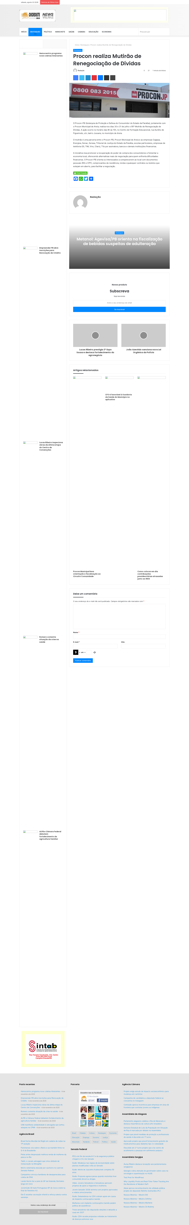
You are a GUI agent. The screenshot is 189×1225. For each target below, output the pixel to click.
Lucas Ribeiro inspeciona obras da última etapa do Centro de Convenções (51, 446)
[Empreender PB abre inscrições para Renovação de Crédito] (30, 343)
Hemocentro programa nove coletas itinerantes (51, 54)
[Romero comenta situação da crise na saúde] (30, 732)
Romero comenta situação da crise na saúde (49, 639)
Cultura (91, 1133)
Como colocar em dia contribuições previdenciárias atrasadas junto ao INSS (150, 575)
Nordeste (86, 1142)
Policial (95, 1142)
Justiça (105, 1137)
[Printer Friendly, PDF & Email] (80, 173)
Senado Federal (79, 1149)
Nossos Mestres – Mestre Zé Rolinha (139, 1207)
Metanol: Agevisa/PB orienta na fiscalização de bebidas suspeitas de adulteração (119, 241)
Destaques (35, 32)
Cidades (81, 32)
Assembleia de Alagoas (134, 1114)
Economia (106, 32)
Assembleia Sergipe (132, 1157)
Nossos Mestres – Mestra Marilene (138, 1203)
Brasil (74, 1133)
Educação (93, 32)
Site (123, 642)
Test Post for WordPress (134, 1177)
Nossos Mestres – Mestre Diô (136, 1195)
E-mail (76, 642)
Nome (76, 632)
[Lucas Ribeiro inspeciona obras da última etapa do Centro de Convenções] (30, 537)
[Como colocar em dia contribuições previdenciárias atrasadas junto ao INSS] (151, 472)
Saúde (71, 32)
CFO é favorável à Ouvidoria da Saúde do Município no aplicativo (118, 397)
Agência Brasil (26, 1134)
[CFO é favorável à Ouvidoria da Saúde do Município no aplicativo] (119, 384)
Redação (81, 70)
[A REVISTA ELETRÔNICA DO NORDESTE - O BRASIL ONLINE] (37, 15)
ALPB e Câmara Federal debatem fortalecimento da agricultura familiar (50, 835)
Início (24, 32)
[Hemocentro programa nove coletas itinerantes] (30, 148)
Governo (96, 1137)
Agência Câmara (131, 1084)
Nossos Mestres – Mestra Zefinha (137, 1199)
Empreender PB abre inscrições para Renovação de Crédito (50, 250)
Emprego (86, 1137)
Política (48, 32)
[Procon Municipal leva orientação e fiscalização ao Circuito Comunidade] (87, 472)
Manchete (60, 32)
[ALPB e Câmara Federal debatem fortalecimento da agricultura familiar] (30, 926)
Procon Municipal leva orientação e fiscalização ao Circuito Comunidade (87, 574)
